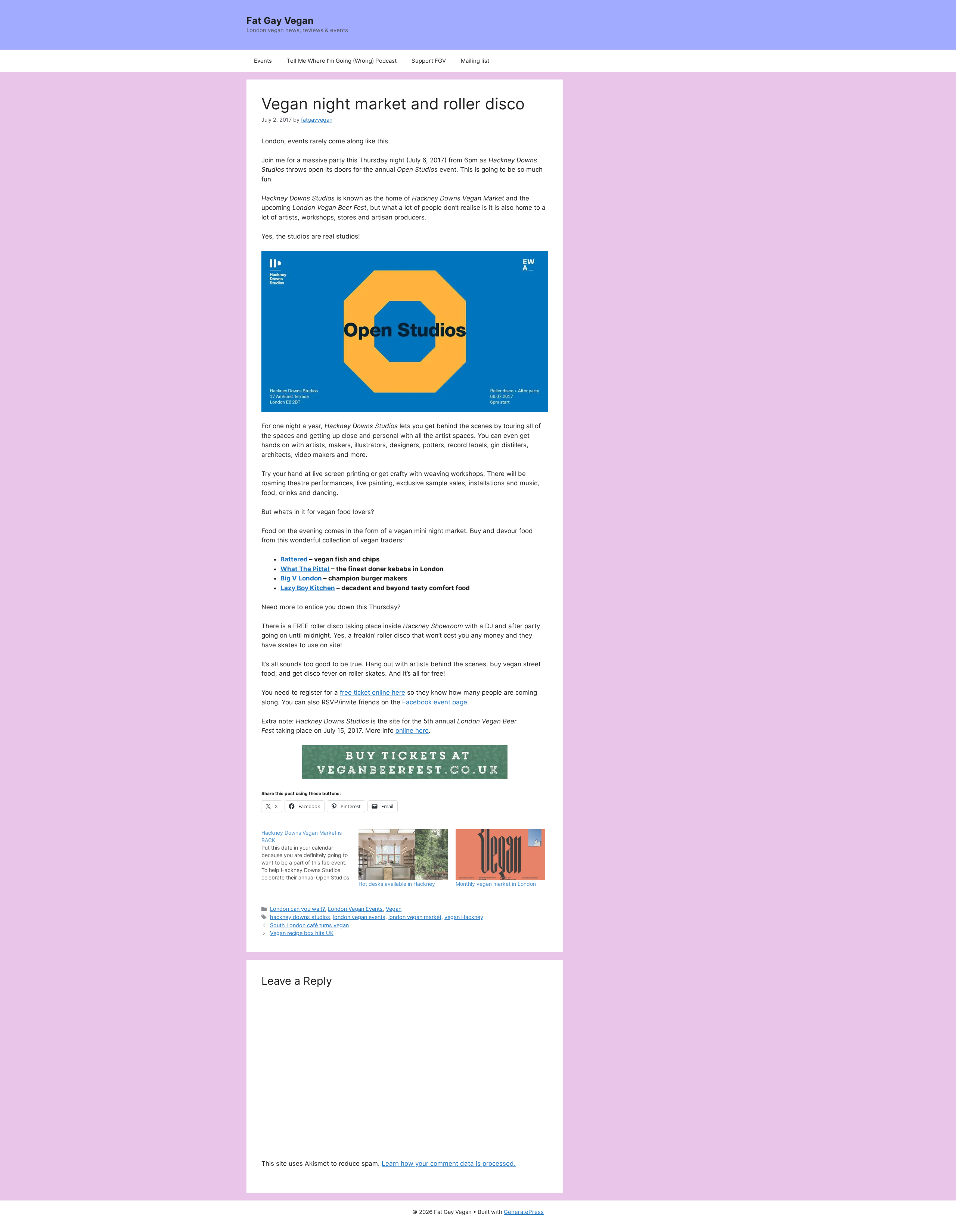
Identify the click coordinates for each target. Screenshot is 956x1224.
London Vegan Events (355, 909)
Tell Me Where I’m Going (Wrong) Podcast (342, 60)
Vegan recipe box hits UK (301, 933)
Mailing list (475, 60)
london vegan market (414, 917)
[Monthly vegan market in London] (500, 854)
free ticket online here (372, 692)
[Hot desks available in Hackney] (403, 854)
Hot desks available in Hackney (396, 884)
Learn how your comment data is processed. (449, 1163)
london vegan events (359, 917)
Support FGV (429, 60)
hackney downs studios (300, 917)
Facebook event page (434, 702)
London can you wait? (297, 909)
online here (412, 730)
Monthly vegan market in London (496, 884)
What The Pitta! (305, 569)
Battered (294, 559)
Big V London (301, 578)
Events (263, 60)
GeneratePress (524, 1211)
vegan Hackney (463, 917)
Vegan (393, 909)
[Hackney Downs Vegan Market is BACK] (309, 855)
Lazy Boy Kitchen (307, 588)
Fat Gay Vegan (280, 20)
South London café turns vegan (309, 925)
